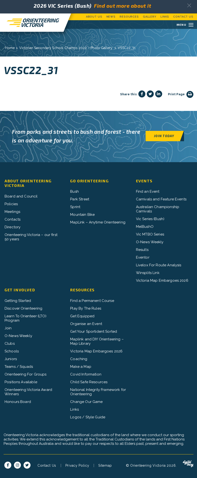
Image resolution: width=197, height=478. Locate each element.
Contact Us (183, 16)
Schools (12, 351)
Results (142, 250)
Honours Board (18, 402)
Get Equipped (82, 316)
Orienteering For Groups (25, 374)
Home (10, 48)
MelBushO (145, 226)
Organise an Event (86, 324)
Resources (129, 16)
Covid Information (85, 374)
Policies (11, 204)
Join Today (164, 136)
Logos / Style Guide (87, 417)
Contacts (12, 219)
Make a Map (80, 366)
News (111, 16)
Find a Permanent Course (92, 301)
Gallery (149, 16)
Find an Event (148, 191)
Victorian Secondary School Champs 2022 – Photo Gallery (66, 48)
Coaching (78, 359)
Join (8, 328)
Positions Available (21, 382)
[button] (189, 5)
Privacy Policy (77, 465)
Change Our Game (86, 402)
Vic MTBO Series (150, 234)
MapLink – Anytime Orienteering (97, 222)
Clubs (10, 343)
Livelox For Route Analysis (158, 265)
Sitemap (105, 465)
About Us (94, 16)
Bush (74, 191)
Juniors (11, 359)
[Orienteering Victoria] (31, 22)
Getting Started (18, 301)
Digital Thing (188, 463)
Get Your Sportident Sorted (93, 331)
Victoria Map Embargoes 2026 (162, 280)
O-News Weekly (150, 242)
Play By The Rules (85, 308)
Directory (12, 227)
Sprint (75, 207)
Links (164, 16)
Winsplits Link (148, 273)
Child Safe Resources (88, 382)
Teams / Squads (19, 366)
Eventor (142, 257)
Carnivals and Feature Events (161, 199)
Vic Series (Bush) (150, 219)
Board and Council (21, 196)
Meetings (12, 212)
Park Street (79, 199)
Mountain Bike (82, 214)
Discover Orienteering (23, 308)
